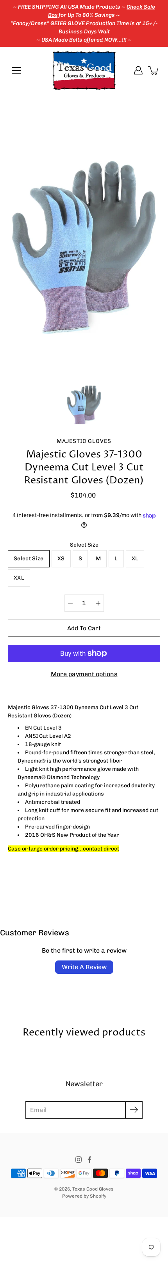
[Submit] (134, 1110)
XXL (19, 577)
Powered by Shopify (84, 1196)
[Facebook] (89, 1159)
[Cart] (154, 70)
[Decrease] (70, 603)
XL (135, 558)
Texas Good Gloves (93, 1189)
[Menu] (16, 70)
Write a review (84, 967)
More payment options (84, 674)
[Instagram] (78, 1159)
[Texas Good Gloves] (84, 70)
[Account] (138, 70)
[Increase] (98, 603)
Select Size (84, 544)
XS (61, 558)
